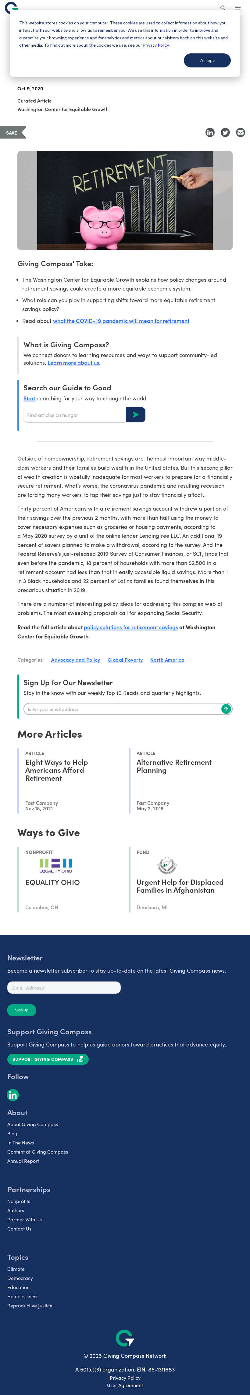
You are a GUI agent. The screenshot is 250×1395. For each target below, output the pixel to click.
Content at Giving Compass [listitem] (37, 1151)
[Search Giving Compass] (223, 8)
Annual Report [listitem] (23, 1161)
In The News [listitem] (20, 1142)
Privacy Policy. (156, 45)
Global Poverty (125, 659)
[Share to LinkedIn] (210, 132)
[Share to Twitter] (225, 132)
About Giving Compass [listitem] (32, 1124)
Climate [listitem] (16, 1269)
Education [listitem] (18, 1287)
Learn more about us (73, 362)
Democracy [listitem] (20, 1278)
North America (167, 659)
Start (29, 398)
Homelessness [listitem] (22, 1296)
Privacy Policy (125, 1378)
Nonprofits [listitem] (18, 1201)
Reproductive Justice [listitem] (29, 1305)
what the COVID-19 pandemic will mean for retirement (121, 320)
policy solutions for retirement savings (131, 627)
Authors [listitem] (15, 1210)
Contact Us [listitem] (19, 1228)
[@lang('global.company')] (11, 8)
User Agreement (125, 1385)
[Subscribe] (226, 709)
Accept (207, 60)
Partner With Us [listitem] (24, 1219)
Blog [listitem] (12, 1133)
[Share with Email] (240, 132)
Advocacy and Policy (75, 659)
